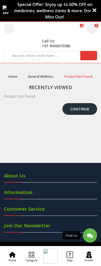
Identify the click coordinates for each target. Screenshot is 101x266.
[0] (75, 29)
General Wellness (41, 76)
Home (13, 76)
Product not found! (78, 76)
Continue (79, 109)
